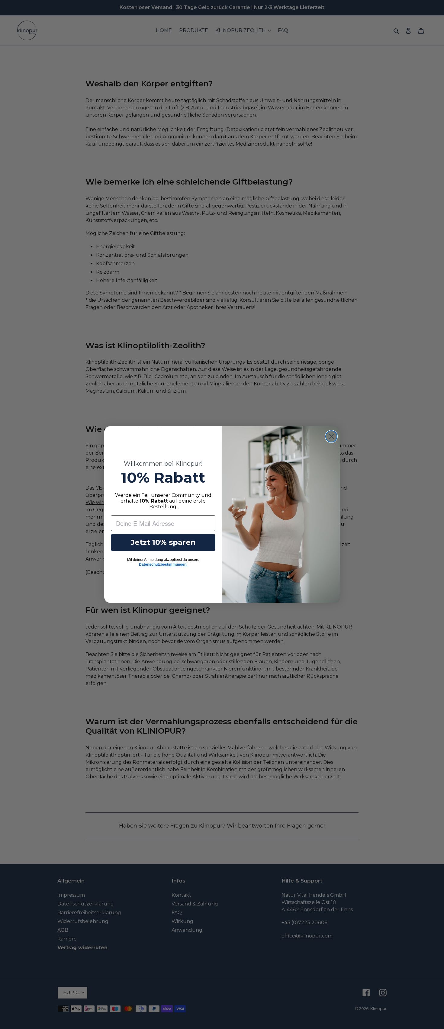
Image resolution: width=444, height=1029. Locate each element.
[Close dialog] (331, 436)
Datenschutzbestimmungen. (163, 564)
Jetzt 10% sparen (163, 542)
